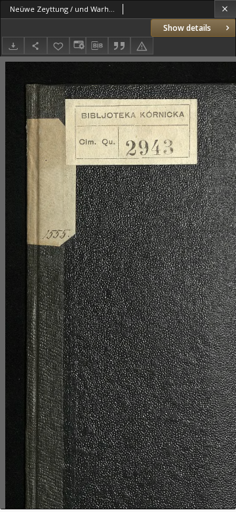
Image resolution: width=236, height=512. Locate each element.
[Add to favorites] (58, 45)
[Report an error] (141, 45)
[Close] (225, 9)
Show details (187, 27)
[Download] (13, 45)
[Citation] (119, 45)
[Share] (35, 45)
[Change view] (77, 45)
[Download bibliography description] (97, 46)
